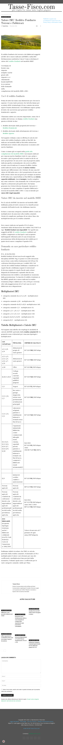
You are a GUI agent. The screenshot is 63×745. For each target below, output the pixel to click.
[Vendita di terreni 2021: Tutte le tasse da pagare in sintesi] (35, 606)
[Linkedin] (18, 29)
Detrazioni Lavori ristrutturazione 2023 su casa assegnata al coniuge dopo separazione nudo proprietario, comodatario (20, 621)
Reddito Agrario (8, 133)
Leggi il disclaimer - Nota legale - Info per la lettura (23, 721)
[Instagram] (27, 738)
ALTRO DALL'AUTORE (27, 599)
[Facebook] (2, 29)
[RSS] (31, 738)
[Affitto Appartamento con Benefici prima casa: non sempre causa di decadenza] (7, 632)
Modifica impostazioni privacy (45, 721)
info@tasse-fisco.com (34, 733)
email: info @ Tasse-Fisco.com (31, 728)
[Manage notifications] (3, 741)
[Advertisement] (27, 76)
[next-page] (5, 651)
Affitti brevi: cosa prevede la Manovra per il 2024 (7, 614)
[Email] (21, 29)
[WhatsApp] (14, 29)
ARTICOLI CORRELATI (10, 599)
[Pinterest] (10, 29)
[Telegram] (25, 29)
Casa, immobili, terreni (6, 16)
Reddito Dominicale (10, 128)
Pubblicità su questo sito (49, 19)
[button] (58, 2)
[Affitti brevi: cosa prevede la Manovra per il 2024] (7, 607)
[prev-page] (2, 651)
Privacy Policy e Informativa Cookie (52, 22)
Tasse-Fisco (5, 26)
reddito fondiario (15, 61)
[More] (29, 29)
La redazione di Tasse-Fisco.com (52, 20)
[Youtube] (39, 738)
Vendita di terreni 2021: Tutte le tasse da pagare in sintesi (35, 612)
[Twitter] (6, 29)
